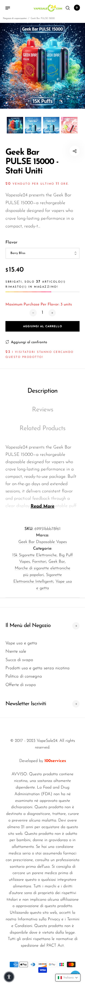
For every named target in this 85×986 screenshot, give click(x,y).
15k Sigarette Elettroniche (34, 555)
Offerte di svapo (20, 685)
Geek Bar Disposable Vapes (42, 542)
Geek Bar (57, 562)
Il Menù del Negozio (28, 625)
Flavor (11, 242)
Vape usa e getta (21, 643)
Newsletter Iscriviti (25, 704)
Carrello (77, 7)
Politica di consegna (23, 676)
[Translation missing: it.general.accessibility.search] (68, 8)
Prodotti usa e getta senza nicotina (37, 668)
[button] (68, 977)
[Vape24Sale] (47, 8)
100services (55, 761)
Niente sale (15, 651)
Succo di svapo (19, 660)
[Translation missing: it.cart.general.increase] (52, 312)
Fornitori (39, 562)
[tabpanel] (42, 66)
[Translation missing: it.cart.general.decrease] (33, 312)
